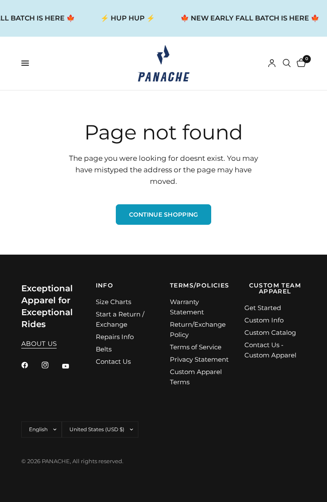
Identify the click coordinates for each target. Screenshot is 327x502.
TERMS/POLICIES (199, 285)
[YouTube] (71, 366)
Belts (104, 349)
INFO (105, 285)
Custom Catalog (270, 332)
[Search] (287, 63)
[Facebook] (30, 365)
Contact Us (113, 361)
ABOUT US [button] (39, 343)
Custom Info (264, 320)
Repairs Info (115, 337)
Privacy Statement (199, 359)
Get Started (262, 308)
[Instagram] (51, 365)
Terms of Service (195, 347)
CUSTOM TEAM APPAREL (275, 288)
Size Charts (113, 302)
